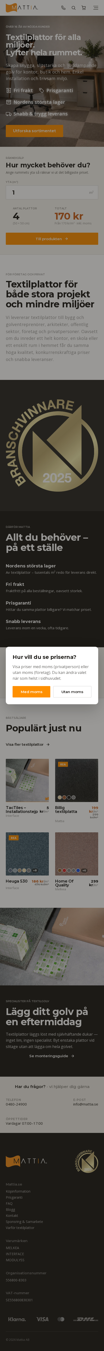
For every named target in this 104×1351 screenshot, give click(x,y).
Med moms (31, 691)
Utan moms (72, 691)
